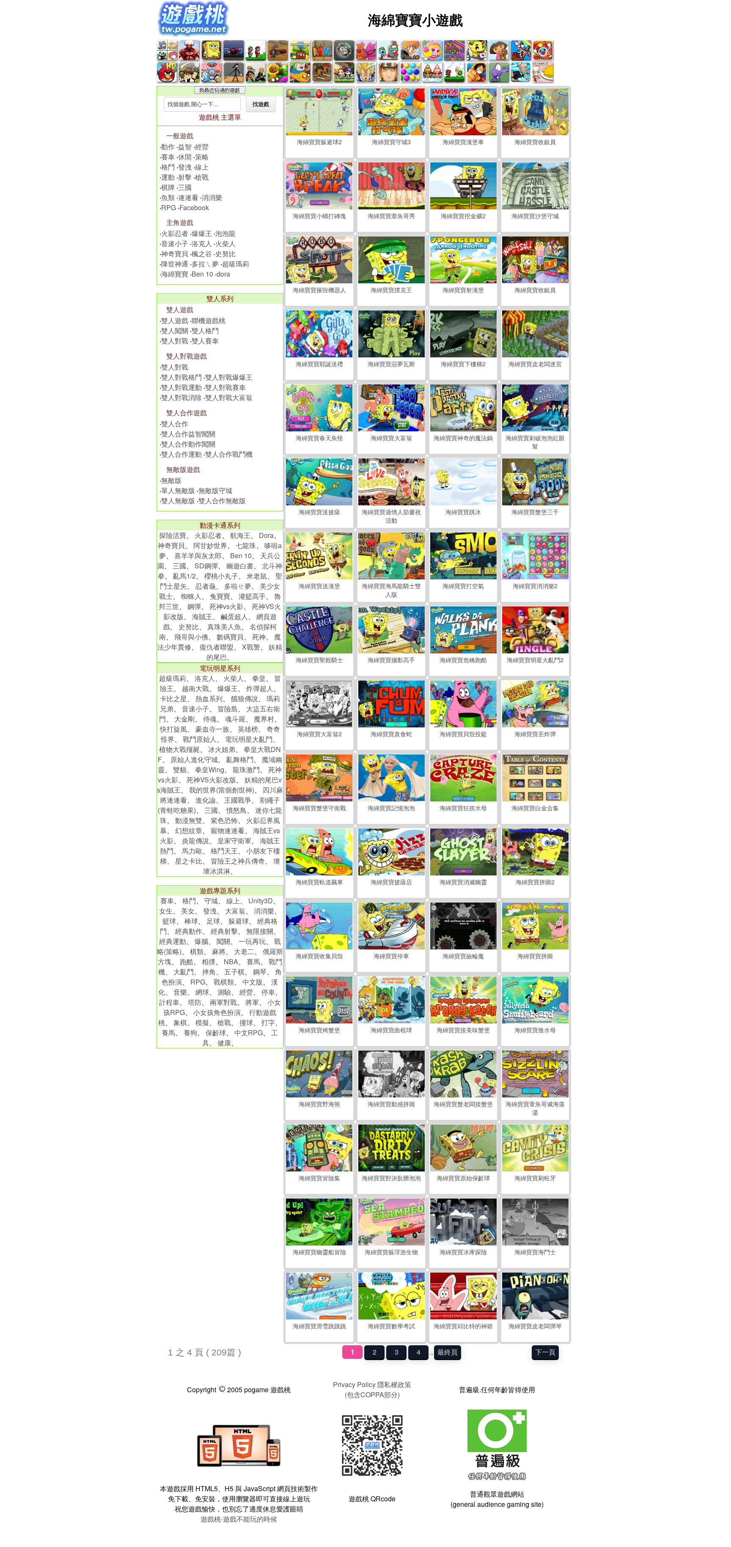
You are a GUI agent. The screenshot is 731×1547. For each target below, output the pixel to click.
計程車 (169, 1002)
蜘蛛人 (191, 596)
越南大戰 (195, 688)
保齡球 (216, 1032)
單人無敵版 (178, 490)
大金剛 (184, 719)
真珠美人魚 (224, 626)
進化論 (205, 800)
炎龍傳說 (195, 840)
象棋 (180, 1022)
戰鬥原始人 (200, 739)
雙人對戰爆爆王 (229, 377)
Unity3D (260, 900)
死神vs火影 (226, 606)
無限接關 (259, 931)
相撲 (208, 961)
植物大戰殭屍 (179, 749)
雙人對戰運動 (181, 387)
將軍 (252, 1002)
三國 (185, 187)
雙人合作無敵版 (222, 500)
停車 (268, 992)
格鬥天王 (224, 851)
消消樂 (212, 197)
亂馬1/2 (184, 576)
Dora (266, 535)
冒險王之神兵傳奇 (238, 861)
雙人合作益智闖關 (188, 434)
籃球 (169, 921)
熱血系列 (209, 698)
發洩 (185, 167)
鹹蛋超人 (234, 616)
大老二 (244, 951)
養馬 (168, 1032)
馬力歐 (192, 851)
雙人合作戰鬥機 (229, 454)
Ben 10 (202, 274)
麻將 (218, 951)
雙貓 (180, 769)
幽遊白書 (239, 566)
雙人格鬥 (205, 330)
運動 (168, 177)
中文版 (252, 982)
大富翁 (235, 911)
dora (223, 274)
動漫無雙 (188, 820)
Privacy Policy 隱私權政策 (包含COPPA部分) (372, 1389)
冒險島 (227, 708)
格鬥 (168, 167)
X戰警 (251, 647)
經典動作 (188, 931)
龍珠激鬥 (246, 769)
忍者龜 (205, 586)
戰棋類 (224, 982)
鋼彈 (194, 606)
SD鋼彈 (206, 566)
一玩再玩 (252, 941)
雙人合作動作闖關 (188, 444)
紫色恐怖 (224, 820)
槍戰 (202, 177)
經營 (202, 146)
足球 (213, 921)
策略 (202, 157)
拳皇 (259, 678)
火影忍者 (174, 233)
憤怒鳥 (236, 810)
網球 (202, 992)
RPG (168, 207)
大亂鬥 (183, 971)
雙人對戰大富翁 (229, 397)
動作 (168, 146)
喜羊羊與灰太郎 (198, 555)
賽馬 (253, 961)
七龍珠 (246, 545)
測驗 (224, 992)
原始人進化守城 (194, 759)
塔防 (194, 1002)
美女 (188, 911)
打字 (268, 1022)
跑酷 (186, 961)
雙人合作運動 (181, 454)
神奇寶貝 (174, 253)
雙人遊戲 (174, 320)
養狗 (190, 1032)
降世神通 (174, 264)
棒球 (191, 921)
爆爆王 (202, 233)
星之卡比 (188, 861)
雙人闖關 (174, 330)
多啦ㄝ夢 (237, 586)
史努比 (225, 253)
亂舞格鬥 (239, 759)
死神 (259, 637)
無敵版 (171, 480)
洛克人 (202, 243)
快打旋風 (173, 729)
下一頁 (545, 1352)
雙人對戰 (174, 341)
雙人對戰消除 (181, 397)
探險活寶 (172, 535)
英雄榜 (248, 729)
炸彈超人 (259, 688)
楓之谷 (202, 253)
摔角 (209, 971)
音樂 (180, 992)
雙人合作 (174, 423)
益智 (185, 146)
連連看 (188, 197)
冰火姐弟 (221, 749)
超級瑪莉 (235, 264)
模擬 (202, 1022)
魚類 (168, 197)
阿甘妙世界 (210, 545)
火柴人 (225, 243)
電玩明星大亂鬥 (248, 739)
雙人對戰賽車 (225, 387)
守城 (211, 900)
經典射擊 (224, 931)
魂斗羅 (235, 719)
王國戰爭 (237, 800)
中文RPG (248, 1032)
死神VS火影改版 (211, 779)
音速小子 (174, 243)
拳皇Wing (209, 769)
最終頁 (447, 1352)
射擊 (185, 177)
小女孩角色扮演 (217, 1012)
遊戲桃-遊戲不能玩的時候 (239, 1519)
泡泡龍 (225, 233)
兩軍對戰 (223, 1002)
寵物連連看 (228, 830)
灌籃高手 (252, 596)
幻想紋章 (188, 830)
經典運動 (172, 941)
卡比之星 (173, 698)
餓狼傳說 (244, 698)
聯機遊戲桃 (208, 320)
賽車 (168, 157)
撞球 (246, 1022)
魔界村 (264, 719)
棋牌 (168, 187)
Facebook (194, 207)
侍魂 (210, 719)
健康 (224, 1043)
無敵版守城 (215, 490)
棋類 (196, 951)
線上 (202, 167)
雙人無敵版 (178, 500)
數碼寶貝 (230, 637)
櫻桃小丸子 (221, 576)
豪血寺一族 (212, 729)
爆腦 (201, 941)
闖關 (223, 941)
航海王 (240, 535)
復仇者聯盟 (217, 647)
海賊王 (202, 616)
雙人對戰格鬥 (181, 377)
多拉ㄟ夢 (205, 264)
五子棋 (234, 971)
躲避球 (238, 921)
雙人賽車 (205, 341)
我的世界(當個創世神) (221, 790)
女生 (166, 911)
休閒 (185, 157)
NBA (231, 961)
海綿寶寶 (174, 274)
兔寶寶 (220, 596)
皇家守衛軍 (234, 840)
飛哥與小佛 (191, 637)
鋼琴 (260, 971)
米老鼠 (257, 576)
